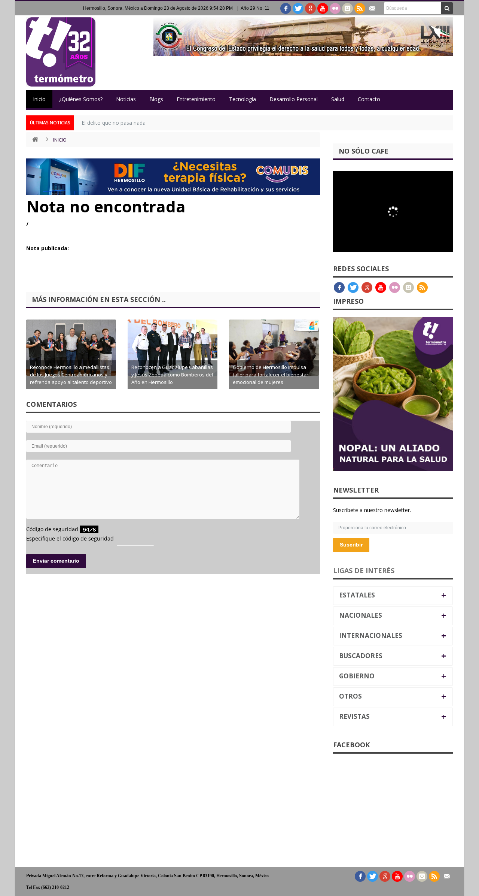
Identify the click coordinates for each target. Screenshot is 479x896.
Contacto (369, 99)
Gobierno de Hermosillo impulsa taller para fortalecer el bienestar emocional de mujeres (270, 374)
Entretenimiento (196, 99)
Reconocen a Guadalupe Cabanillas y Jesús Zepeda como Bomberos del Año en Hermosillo (172, 374)
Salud (337, 99)
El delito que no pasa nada (114, 122)
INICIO (60, 139)
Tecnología (242, 99)
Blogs (156, 99)
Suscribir (351, 545)
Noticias (126, 99)
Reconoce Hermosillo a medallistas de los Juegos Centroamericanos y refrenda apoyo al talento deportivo (71, 374)
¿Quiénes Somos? (81, 99)
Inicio (39, 99)
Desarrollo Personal (293, 99)
